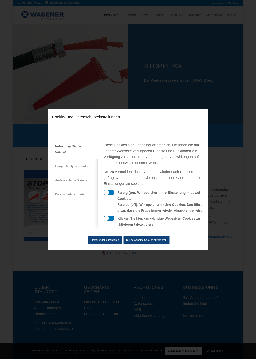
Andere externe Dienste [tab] (71, 180)
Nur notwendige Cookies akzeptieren (146, 240)
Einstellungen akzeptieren (105, 240)
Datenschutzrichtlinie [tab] (69, 194)
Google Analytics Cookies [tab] (73, 166)
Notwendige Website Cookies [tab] (69, 149)
